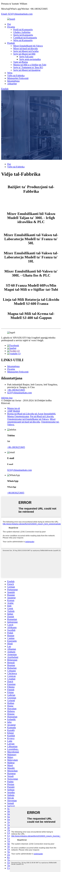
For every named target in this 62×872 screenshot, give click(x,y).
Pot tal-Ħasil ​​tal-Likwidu (42, 416)
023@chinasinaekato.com (19, 392)
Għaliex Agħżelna (21, 32)
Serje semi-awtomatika (30, 59)
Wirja (9, 73)
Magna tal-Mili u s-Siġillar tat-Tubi (29, 64)
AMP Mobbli (13, 411)
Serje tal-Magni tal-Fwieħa (26, 51)
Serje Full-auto (26, 56)
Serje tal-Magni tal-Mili (24, 54)
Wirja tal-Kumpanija (23, 40)
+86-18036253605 (16, 390)
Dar (9, 24)
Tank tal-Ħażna (20, 62)
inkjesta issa (6, 397)
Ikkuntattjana (13, 81)
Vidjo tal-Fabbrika (16, 75)
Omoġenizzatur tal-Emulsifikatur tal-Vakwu (28, 419)
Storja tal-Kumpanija (23, 35)
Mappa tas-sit (13, 408)
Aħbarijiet (12, 83)
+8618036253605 (15, 492)
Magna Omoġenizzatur (18, 416)
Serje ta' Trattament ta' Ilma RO (28, 67)
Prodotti (11, 43)
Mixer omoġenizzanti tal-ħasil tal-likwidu (31, 420)
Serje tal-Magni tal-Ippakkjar (26, 70)
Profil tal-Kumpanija (23, 29)
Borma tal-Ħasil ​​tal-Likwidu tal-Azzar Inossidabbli (31, 413)
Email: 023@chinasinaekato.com (17, 14)
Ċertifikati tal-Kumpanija (25, 37)
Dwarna (11, 27)
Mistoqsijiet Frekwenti (17, 78)
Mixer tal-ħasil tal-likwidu (25, 48)
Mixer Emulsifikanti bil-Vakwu (28, 45)
